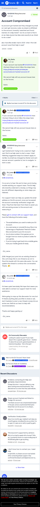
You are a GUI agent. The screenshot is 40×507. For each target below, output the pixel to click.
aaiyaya (10, 460)
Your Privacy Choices (20, 504)
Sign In (35, 3)
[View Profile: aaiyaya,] (5, 451)
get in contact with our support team (20, 215)
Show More (21, 467)
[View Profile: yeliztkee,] (5, 400)
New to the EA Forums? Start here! (18, 358)
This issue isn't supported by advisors (21, 433)
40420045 (10, 13)
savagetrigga (12, 391)
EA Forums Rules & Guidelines (16, 364)
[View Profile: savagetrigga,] (5, 381)
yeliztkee (10, 409)
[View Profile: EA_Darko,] (5, 61)
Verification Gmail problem (17, 417)
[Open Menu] (37, 8)
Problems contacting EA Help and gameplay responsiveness (19, 381)
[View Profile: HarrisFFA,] (5, 418)
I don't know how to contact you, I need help (21, 450)
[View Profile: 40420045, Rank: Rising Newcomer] (4, 14)
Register (29, 3)
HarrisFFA (11, 426)
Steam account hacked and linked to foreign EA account (21, 399)
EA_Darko (11, 59)
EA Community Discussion (10, 8)
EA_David (9, 366)
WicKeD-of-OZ (12, 442)
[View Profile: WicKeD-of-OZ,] (5, 434)
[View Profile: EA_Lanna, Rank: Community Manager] (4, 174)
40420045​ (29, 65)
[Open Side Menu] (2, 2)
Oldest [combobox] (35, 98)
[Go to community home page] (10, 3)
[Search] (23, 3)
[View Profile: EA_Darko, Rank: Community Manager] (4, 111)
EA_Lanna (10, 172)
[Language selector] (18, 3)
